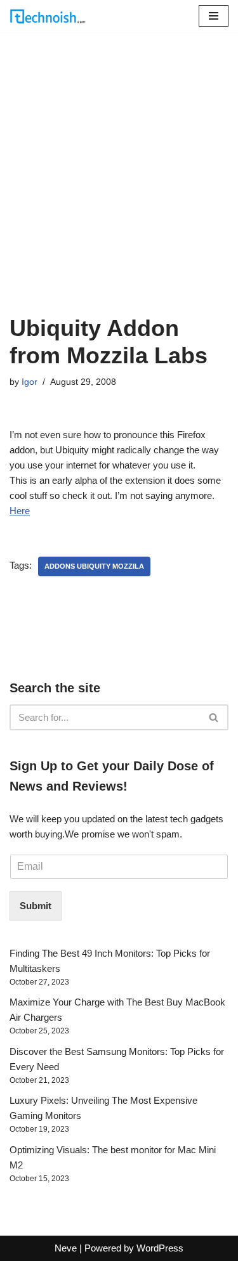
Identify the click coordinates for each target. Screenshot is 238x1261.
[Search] (214, 717)
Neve (66, 1248)
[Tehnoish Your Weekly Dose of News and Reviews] (48, 16)
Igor (29, 382)
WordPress (159, 1248)
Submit (35, 905)
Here (20, 510)
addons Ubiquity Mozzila (94, 566)
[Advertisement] (119, 189)
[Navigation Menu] (213, 16)
